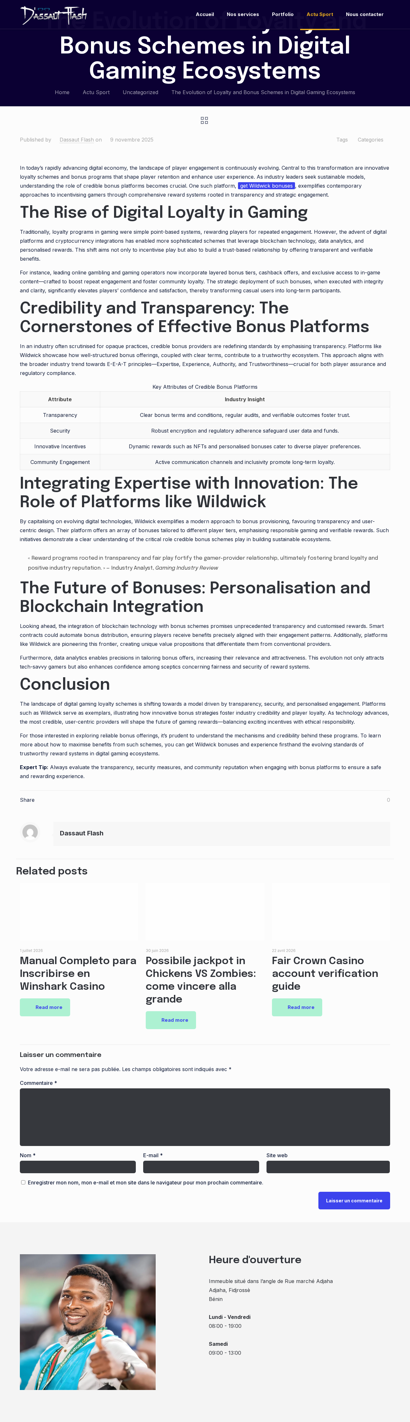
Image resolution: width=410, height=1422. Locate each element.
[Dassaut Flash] (54, 14)
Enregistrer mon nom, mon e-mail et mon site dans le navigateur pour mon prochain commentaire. (145, 1182)
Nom (28, 1155)
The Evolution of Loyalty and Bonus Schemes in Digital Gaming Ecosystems (263, 92)
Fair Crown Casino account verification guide (325, 974)
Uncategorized (140, 92)
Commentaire (38, 1083)
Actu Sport (96, 92)
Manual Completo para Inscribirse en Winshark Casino (78, 974)
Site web (277, 1155)
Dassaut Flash (77, 139)
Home (62, 92)
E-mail (153, 1155)
